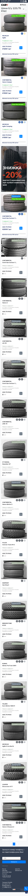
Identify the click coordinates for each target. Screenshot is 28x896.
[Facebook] (26, 1)
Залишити (14, 862)
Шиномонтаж (18, 870)
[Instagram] (23, 1)
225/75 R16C (6, 46)
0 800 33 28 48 (6, 876)
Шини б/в (17, 869)
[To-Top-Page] (26, 892)
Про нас (4, 869)
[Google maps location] (21, 1)
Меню (23, 5)
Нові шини (4, 870)
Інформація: (5, 866)
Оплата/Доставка (6, 872)
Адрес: (4, 879)
